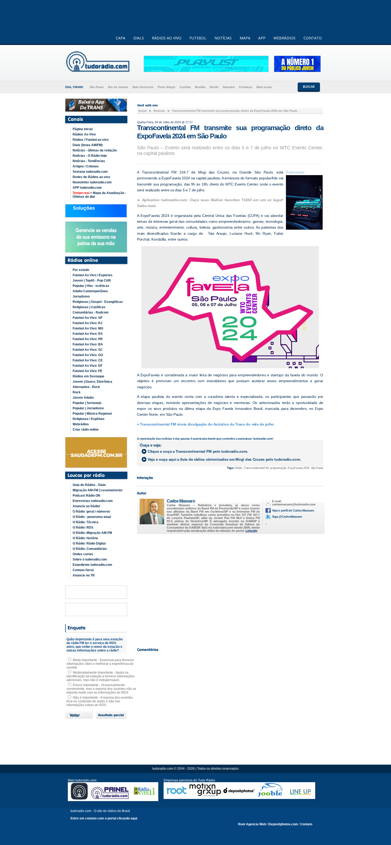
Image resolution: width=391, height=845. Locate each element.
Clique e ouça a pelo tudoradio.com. (198, 451)
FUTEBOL (197, 37)
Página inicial (83, 129)
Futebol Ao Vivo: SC (88, 350)
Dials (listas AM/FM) (88, 145)
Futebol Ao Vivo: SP (87, 318)
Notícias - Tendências (89, 161)
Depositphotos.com (283, 824)
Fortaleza (245, 87)
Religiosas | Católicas (89, 307)
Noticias (159, 110)
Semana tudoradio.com (90, 172)
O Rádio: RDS (83, 527)
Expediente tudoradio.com (92, 565)
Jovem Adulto (83, 397)
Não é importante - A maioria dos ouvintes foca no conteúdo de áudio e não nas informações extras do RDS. (99, 701)
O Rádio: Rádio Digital (89, 543)
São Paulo (97, 87)
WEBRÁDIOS (284, 37)
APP (261, 37)
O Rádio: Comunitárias (90, 549)
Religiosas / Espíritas (89, 419)
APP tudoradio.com (87, 187)
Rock (77, 392)
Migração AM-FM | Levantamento (97, 490)
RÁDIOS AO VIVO (166, 37)
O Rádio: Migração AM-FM (92, 533)
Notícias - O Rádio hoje (90, 156)
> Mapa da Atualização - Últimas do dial (99, 195)
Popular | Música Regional (92, 413)
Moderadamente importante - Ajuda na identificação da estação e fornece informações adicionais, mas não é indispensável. (100, 676)
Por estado (81, 270)
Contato (306, 824)
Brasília (200, 87)
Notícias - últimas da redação (95, 150)
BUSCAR (309, 86)
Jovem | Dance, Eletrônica (92, 382)
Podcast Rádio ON (86, 495)
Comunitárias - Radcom (91, 312)
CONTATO (312, 37)
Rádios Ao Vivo (84, 134)
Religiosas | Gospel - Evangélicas (98, 302)
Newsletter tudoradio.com (92, 182)
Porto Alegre (166, 87)
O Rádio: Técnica (85, 522)
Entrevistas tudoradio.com (93, 501)
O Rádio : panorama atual (92, 517)
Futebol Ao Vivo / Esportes (93, 275)
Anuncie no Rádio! (86, 506)
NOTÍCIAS (223, 37)
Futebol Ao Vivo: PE (87, 371)
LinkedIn (251, 530)
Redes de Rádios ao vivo (91, 177)
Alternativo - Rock (86, 387)
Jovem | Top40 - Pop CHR (92, 280)
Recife (214, 87)
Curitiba (185, 87)
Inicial (142, 110)
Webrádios (81, 424)
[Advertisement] (230, 589)
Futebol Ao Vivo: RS (88, 334)
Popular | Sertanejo (87, 403)
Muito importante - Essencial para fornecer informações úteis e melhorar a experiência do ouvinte (100, 663)
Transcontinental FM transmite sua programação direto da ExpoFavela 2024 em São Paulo (234, 110)
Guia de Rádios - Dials (89, 485)
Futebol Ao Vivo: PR (88, 339)
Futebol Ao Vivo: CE (88, 360)
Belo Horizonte (142, 87)
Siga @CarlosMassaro (287, 516)
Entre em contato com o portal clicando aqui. (104, 818)
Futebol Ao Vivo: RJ (87, 323)
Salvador (229, 87)
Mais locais (264, 87)
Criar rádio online (86, 429)
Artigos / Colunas (86, 166)
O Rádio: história (85, 538)
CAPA (120, 37)
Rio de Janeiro (118, 87)
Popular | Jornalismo (88, 408)
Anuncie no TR (84, 575)
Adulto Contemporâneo (90, 291)
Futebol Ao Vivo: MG (88, 328)
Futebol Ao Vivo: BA (88, 344)
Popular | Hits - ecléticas (91, 286)
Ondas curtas (83, 554)
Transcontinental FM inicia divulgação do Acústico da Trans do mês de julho (207, 424)
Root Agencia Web (252, 824)
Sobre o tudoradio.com (90, 559)
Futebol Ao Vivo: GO (88, 355)
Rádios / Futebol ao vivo (91, 140)
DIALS (138, 37)
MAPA (245, 37)
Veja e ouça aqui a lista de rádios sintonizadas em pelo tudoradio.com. (224, 459)
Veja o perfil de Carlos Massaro (293, 510)
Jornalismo (81, 296)
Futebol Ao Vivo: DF (87, 366)
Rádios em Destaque (88, 376)
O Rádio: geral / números (91, 511)
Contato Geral (83, 570)
